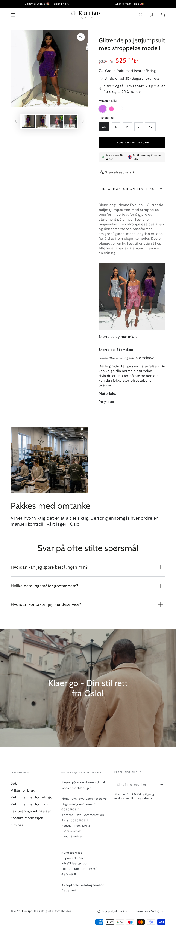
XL (150, 127)
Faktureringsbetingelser (31, 811)
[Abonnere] (162, 784)
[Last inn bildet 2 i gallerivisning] (42, 121)
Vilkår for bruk (23, 790)
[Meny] (13, 15)
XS (104, 127)
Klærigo (27, 911)
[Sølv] (120, 109)
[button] (140, 15)
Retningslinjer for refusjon (32, 797)
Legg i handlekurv (132, 142)
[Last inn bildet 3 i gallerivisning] (56, 121)
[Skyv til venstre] (15, 121)
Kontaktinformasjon (27, 818)
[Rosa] (111, 109)
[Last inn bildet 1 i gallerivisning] (28, 121)
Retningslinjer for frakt (30, 804)
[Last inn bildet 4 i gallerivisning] (70, 121)
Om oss (17, 825)
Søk (14, 783)
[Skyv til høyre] (83, 121)
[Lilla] (102, 109)
